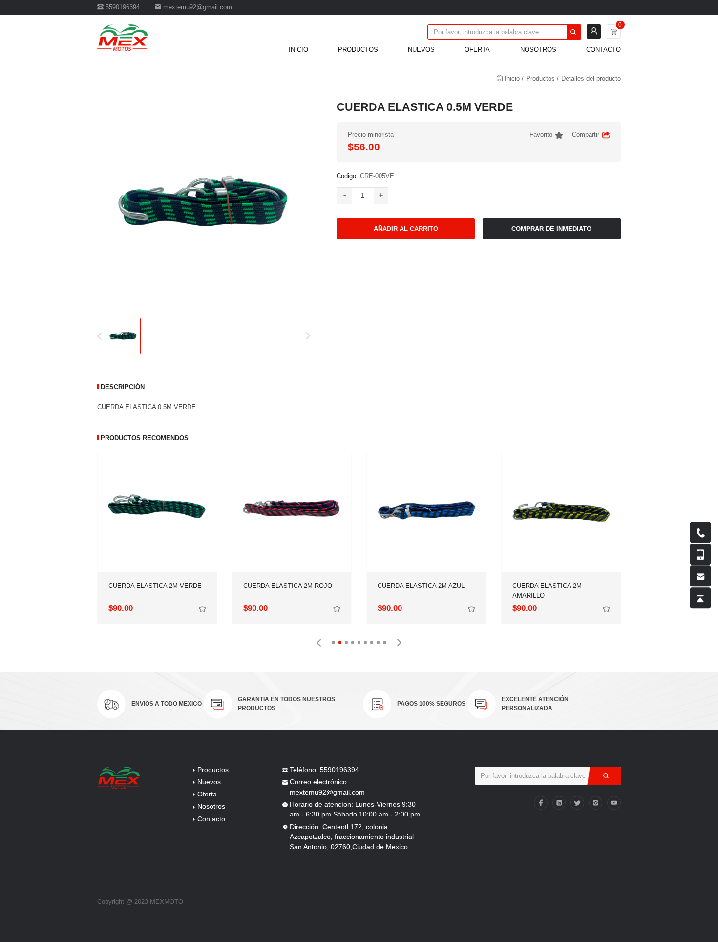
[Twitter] (577, 803)
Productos (358, 49)
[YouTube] (614, 803)
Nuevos (421, 49)
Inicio (298, 49)
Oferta (477, 49)
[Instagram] (596, 803)
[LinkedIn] (559, 803)
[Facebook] (541, 803)
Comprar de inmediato (551, 228)
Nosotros (538, 49)
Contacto (603, 49)
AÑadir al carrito (406, 228)
